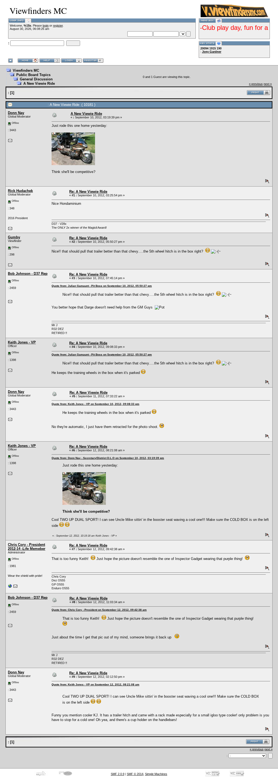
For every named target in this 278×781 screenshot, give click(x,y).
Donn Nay (16, 113)
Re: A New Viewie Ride (88, 192)
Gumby (14, 237)
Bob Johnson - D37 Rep (28, 274)
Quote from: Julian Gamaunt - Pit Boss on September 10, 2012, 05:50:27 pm (102, 285)
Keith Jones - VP (22, 342)
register (58, 25)
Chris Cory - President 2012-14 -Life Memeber (26, 547)
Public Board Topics (33, 75)
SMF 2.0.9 (117, 774)
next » (268, 84)
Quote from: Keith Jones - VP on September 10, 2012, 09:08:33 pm (95, 403)
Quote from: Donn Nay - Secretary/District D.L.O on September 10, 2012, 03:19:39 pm (108, 457)
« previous (256, 84)
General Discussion (36, 79)
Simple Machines (156, 774)
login (46, 25)
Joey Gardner (211, 51)
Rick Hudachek (20, 191)
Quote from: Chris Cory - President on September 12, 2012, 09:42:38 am (99, 609)
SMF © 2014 (135, 774)
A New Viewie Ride (39, 83)
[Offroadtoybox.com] (10, 587)
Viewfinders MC (26, 70)
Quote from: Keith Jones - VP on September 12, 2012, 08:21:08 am (95, 684)
